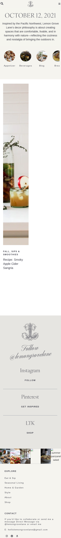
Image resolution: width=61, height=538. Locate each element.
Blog (42, 66)
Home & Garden (14, 487)
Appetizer (9, 66)
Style (8, 492)
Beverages (25, 66)
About (8, 497)
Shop (8, 502)
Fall (6, 251)
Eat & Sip (10, 478)
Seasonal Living (14, 483)
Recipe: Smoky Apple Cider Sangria (13, 264)
